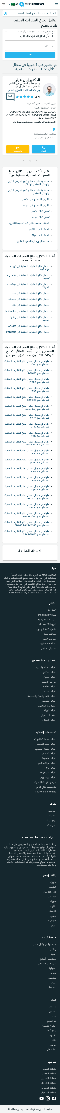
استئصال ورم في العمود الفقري (33, 241)
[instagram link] (47, 1099)
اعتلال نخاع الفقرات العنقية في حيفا (31, 293)
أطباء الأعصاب (49, 753)
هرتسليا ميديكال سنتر (44, 944)
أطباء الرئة (51, 767)
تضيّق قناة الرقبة (41, 217)
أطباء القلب (50, 691)
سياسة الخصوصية (47, 619)
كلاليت (52, 910)
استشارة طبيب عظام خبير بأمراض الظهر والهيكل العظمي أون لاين (29, 183)
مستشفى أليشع (48, 958)
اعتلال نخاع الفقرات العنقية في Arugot (29, 326)
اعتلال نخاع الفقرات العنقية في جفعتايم (29, 299)
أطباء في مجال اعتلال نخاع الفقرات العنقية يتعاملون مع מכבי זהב (27, 398)
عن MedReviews (47, 614)
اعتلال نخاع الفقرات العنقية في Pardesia (28, 331)
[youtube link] (41, 1099)
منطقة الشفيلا (48, 1092)
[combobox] (30, 36)
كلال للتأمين (50, 891)
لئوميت (52, 925)
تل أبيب (52, 1006)
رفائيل (53, 949)
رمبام (53, 982)
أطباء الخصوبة (49, 758)
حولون (53, 1044)
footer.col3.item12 (45, 791)
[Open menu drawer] (56, 4)
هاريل (53, 882)
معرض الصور (49, 638)
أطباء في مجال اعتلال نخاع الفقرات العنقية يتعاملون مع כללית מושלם (27, 515)
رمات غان (51, 1049)
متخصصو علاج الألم (46, 786)
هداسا (53, 973)
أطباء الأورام (50, 710)
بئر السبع (51, 1020)
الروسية (52, 810)
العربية (52, 815)
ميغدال (52, 896)
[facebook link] (53, 1099)
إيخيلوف (52, 968)
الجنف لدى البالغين (39, 229)
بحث (46, 13)
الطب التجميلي (48, 715)
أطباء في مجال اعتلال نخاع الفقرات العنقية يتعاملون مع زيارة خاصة (27, 407)
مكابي (53, 915)
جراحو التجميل (48, 681)
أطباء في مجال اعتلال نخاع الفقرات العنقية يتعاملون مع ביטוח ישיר (27, 497)
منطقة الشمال (48, 1083)
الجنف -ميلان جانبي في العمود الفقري (29, 223)
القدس (52, 1011)
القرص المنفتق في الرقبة (36, 205)
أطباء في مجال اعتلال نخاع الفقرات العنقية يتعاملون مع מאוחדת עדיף (27, 533)
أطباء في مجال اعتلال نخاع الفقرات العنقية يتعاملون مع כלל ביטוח (27, 443)
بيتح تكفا (51, 1030)
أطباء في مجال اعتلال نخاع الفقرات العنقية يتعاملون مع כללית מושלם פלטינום (27, 523)
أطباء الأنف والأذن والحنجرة (42, 696)
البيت (54, 13)
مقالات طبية (50, 633)
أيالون (53, 906)
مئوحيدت (51, 920)
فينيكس (52, 886)
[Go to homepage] (31, 4)
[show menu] (3, 4)
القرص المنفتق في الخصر (36, 199)
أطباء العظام (49, 672)
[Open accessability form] (5, 12)
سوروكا (52, 987)
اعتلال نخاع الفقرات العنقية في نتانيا (31, 305)
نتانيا (54, 1040)
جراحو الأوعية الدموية (45, 782)
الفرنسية (51, 825)
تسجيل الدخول (48, 648)
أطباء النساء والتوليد (45, 667)
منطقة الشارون (48, 1078)
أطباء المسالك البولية (45, 739)
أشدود (53, 1035)
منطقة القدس (49, 1073)
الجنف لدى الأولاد (40, 235)
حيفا (54, 1016)
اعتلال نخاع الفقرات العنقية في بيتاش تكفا (27, 311)
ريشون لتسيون (49, 1025)
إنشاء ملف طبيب (47, 643)
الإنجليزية (51, 820)
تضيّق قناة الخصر (41, 211)
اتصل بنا (52, 609)
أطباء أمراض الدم (47, 763)
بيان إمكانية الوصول (46, 629)
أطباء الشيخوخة (48, 772)
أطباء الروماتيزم (48, 777)
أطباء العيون (50, 676)
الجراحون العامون (47, 705)
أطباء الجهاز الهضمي (45, 748)
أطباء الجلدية (49, 686)
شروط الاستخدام (47, 624)
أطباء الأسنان (49, 719)
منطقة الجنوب (48, 1087)
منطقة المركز (49, 1068)
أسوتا (53, 953)
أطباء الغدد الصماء (46, 743)
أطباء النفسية (49, 700)
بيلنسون (52, 977)
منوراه (53, 901)
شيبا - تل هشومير (47, 963)
